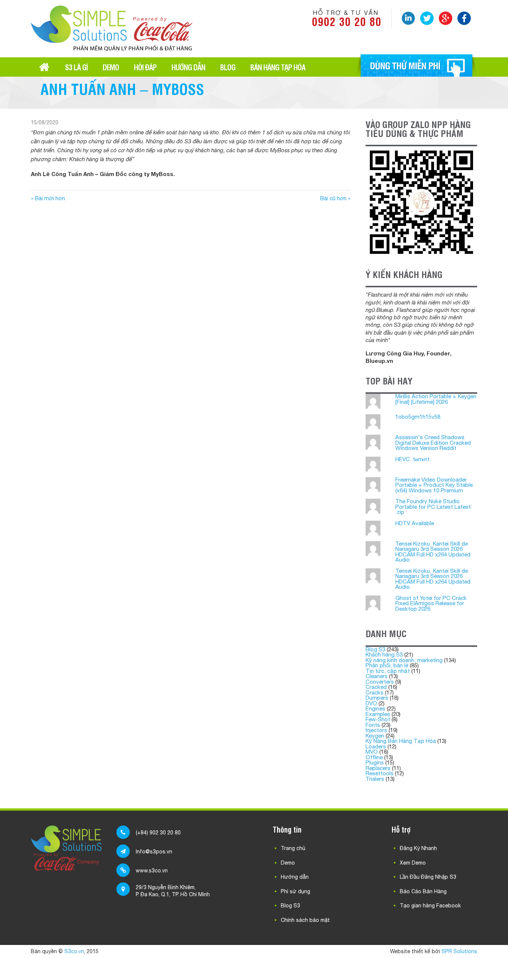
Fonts (373, 725)
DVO (371, 703)
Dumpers (377, 697)
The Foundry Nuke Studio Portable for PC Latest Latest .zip (433, 506)
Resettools (379, 773)
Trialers (375, 779)
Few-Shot (378, 719)
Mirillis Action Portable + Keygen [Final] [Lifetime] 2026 (435, 399)
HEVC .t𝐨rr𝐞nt (412, 459)
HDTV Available (414, 523)
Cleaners (377, 676)
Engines (375, 708)
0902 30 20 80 (347, 21)
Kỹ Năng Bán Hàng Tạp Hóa (401, 741)
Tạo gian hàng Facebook (430, 905)
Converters (380, 681)
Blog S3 (375, 649)
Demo (111, 67)
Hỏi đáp (145, 67)
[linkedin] (408, 18)
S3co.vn (74, 951)
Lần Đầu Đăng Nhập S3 (428, 877)
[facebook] (464, 18)
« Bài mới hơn (48, 198)
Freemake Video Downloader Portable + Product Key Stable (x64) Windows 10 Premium (434, 485)
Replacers (378, 768)
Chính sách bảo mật (305, 920)
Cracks (374, 692)
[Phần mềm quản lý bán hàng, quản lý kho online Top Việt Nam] (112, 48)
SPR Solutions (459, 951)
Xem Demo (413, 863)
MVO (372, 751)
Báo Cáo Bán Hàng (423, 891)
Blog (227, 67)
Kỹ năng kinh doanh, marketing (404, 660)
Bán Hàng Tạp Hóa (277, 67)
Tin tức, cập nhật (388, 671)
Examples (378, 714)
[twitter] (427, 18)
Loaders (376, 746)
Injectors (376, 730)
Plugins (375, 762)
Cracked (376, 687)
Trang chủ (44, 67)
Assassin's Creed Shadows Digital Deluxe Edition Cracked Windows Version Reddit (433, 442)
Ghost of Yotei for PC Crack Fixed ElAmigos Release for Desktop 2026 (431, 603)
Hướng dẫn (188, 67)
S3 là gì (76, 67)
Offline (374, 757)
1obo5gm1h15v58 (417, 416)
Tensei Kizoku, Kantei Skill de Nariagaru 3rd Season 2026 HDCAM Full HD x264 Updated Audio (432, 551)
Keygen (375, 735)
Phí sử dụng (295, 891)
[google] (445, 18)
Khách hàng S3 (384, 654)
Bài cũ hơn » (335, 198)
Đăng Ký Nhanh (418, 848)
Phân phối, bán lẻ (387, 665)
